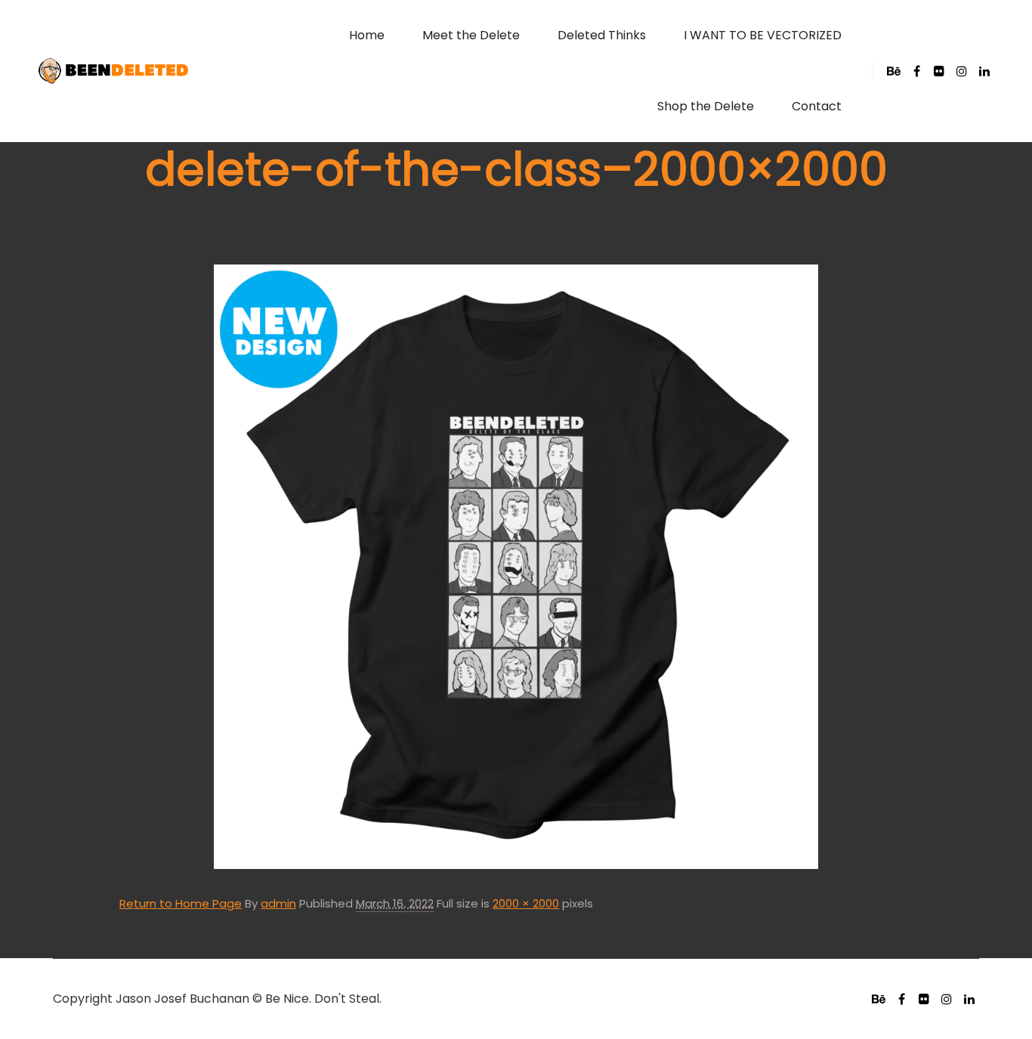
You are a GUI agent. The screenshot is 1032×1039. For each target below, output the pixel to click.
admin (278, 903)
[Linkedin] (984, 71)
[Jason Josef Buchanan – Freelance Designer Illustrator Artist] (113, 71)
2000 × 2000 (526, 903)
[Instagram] (962, 71)
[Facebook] (916, 71)
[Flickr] (939, 71)
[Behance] (894, 71)
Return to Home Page (180, 903)
